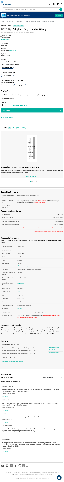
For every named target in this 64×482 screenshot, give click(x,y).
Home (2, 21)
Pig (19, 381)
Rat (11, 381)
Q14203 (20, 308)
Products (8, 21)
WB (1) (7, 377)
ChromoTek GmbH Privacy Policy (43, 474)
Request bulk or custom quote (19, 105)
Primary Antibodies (17, 21)
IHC (18, 127)
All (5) (3, 377)
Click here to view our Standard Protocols (12, 361)
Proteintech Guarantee (7, 117)
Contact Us (8, 472)
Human (3, 381)
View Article (5, 396)
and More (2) (12, 50)
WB (13, 127)
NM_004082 (21, 283)
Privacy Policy (16, 472)
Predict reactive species (24, 266)
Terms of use (25, 472)
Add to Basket (6, 110)
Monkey (15, 381)
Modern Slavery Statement (27, 474)
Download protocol (54, 347)
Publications (5, 37)
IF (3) (11, 377)
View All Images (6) (32, 176)
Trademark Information (48, 472)
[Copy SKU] (16, 83)
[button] (59, 477)
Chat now (58, 15)
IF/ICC (23, 127)
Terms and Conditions (35, 472)
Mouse (8, 381)
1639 (19, 291)
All (9, 127)
